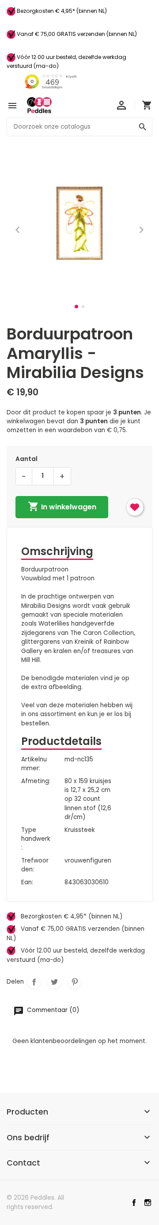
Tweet (54, 982)
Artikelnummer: (34, 763)
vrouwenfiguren (87, 860)
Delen (34, 982)
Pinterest (74, 982)
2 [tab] (83, 306)
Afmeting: (35, 781)
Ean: (27, 882)
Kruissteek (79, 830)
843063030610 (86, 882)
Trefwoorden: (35, 865)
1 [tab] (76, 306)
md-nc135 (78, 759)
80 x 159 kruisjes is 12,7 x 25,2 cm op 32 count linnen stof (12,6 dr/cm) (87, 799)
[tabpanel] (79, 223)
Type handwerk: (35, 839)
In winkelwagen (62, 506)
